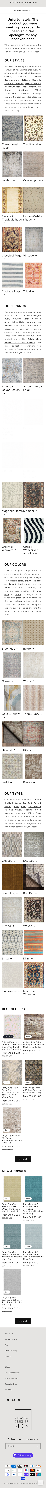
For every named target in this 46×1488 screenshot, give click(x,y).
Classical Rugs (11, 255)
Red (25, 749)
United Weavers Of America (31, 550)
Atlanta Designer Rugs (18, 1483)
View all (23, 1159)
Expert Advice (11, 1384)
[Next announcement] (41, 3)
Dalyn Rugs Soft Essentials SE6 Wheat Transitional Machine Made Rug (11, 1207)
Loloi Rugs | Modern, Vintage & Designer (30, 475)
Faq (6, 1345)
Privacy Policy (11, 1350)
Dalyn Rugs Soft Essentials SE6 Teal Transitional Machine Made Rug (12, 1255)
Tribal (27, 291)
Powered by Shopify (34, 1483)
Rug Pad (28, 893)
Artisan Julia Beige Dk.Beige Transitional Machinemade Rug (33, 1044)
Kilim (26, 958)
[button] (5, 11)
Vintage (28, 255)
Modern (7, 180)
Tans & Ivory (31, 713)
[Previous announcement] (5, 3)
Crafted (7, 860)
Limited (7, 470)
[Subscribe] (37, 1446)
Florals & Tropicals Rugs (12, 218)
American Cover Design (11, 388)
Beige (27, 648)
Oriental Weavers (7, 548)
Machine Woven (29, 992)
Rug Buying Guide (13, 1372)
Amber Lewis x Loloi (32, 388)
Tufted (6, 925)
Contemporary (33, 180)
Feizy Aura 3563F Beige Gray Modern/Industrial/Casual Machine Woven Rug (12, 1092)
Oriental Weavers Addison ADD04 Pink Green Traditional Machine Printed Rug (12, 1045)
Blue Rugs (8, 648)
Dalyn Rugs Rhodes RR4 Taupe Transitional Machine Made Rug (12, 1139)
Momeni (28, 510)
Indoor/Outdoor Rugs (33, 218)
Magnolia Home (12, 511)
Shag (5, 958)
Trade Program (11, 1378)
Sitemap (9, 1389)
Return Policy (11, 1339)
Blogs (7, 1367)
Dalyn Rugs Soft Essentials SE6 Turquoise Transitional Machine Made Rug (33, 1209)
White (27, 681)
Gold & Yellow (11, 714)
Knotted (28, 860)
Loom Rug (8, 893)
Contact (9, 1356)
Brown (27, 782)
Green (6, 681)
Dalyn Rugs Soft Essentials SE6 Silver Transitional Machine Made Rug (12, 1301)
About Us (9, 1333)
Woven (27, 925)
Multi (5, 782)
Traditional (30, 144)
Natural (7, 749)
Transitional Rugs (10, 146)
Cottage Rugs (11, 291)
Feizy (26, 428)
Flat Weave (9, 991)
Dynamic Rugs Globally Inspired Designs (11, 433)
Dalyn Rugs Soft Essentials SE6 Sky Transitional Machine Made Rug (33, 1255)
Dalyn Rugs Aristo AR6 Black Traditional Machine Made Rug (33, 1090)
